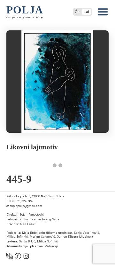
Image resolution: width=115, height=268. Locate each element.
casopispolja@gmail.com (24, 206)
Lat (86, 11)
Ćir (77, 11)
